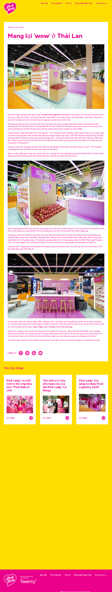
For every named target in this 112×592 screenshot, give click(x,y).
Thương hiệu (56, 3)
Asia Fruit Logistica (52, 115)
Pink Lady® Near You (84, 3)
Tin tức (69, 3)
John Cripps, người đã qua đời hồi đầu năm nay (52, 327)
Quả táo (44, 3)
